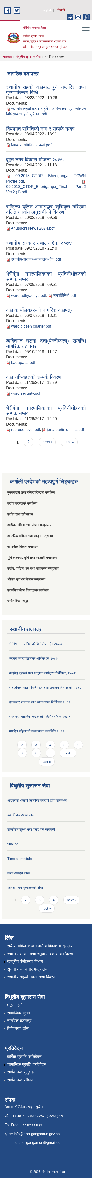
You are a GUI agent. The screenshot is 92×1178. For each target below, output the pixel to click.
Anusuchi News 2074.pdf (32, 228)
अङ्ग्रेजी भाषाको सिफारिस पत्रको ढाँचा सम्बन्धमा (37, 800)
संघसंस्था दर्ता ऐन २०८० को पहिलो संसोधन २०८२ (39, 717)
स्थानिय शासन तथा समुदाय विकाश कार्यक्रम (40, 954)
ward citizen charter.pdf (31, 326)
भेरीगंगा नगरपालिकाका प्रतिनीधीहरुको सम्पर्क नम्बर (46, 276)
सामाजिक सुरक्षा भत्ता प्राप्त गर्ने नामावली (31, 829)
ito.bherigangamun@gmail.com (39, 1143)
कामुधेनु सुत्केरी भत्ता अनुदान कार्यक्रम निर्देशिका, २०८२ (42, 673)
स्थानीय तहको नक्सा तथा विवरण (31, 977)
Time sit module (19, 858)
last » (69, 442)
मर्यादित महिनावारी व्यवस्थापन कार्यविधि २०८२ (37, 731)
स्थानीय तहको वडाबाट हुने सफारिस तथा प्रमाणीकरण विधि (46, 89)
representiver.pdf (25, 430)
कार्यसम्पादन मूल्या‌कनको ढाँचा (25, 888)
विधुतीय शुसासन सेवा (28, 57)
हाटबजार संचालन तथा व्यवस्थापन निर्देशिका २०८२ (39, 702)
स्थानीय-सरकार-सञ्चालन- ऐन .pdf (36, 259)
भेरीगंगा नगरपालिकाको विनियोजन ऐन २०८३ (35, 644)
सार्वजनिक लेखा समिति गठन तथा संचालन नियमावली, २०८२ (45, 688)
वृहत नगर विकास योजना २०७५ (35, 159)
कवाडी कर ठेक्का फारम (21, 815)
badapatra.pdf (23, 362)
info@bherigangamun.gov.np (37, 1134)
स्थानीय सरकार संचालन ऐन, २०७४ (39, 243)
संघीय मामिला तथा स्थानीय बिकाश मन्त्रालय (39, 946)
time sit (12, 844)
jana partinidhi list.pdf (65, 430)
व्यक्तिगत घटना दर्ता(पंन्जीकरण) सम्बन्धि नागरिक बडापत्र (46, 343)
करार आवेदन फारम (18, 873)
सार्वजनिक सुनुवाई (20, 1072)
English (46, 10)
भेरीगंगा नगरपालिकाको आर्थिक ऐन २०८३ (33, 658)
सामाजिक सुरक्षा (18, 1013)
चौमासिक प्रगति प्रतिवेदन (26, 1064)
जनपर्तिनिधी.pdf (64, 295)
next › (47, 442)
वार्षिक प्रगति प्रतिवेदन (24, 1056)
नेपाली (61, 10)
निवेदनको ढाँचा (18, 1028)
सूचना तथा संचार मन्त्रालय (27, 969)
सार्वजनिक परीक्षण (20, 1080)
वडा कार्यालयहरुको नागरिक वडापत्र (39, 310)
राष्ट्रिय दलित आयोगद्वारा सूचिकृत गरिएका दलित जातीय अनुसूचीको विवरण (46, 209)
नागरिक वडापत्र (19, 1020)
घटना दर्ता (14, 1005)
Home (7, 57)
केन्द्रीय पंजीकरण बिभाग (25, 961)
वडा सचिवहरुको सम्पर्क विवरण (33, 377)
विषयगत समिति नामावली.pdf (31, 145)
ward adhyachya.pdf (28, 295)
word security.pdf (25, 393)
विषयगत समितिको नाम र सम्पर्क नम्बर (40, 128)
